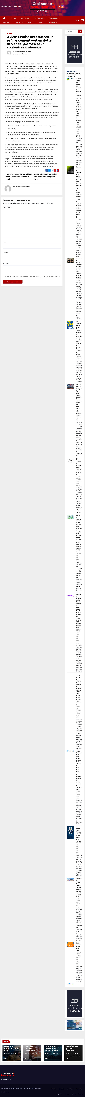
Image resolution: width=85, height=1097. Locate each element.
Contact (40, 22)
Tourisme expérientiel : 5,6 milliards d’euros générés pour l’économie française (18, 176)
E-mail (5, 252)
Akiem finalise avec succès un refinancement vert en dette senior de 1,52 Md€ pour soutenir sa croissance (30, 42)
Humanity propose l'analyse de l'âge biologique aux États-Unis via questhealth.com (79, 268)
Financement (39, 18)
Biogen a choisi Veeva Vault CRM (78, 946)
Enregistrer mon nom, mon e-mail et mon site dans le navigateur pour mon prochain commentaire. (31, 276)
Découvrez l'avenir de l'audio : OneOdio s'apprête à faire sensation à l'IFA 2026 (79, 887)
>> (73, 984)
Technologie (54, 18)
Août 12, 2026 (30, 1053)
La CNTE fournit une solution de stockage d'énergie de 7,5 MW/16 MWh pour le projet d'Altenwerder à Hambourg (79, 689)
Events (19, 22)
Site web (5, 263)
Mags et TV (7, 22)
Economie (12, 18)
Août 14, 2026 (10, 1053)
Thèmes (29, 22)
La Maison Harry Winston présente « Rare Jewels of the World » (79, 834)
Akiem (24, 54)
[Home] (4, 18)
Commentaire (7, 207)
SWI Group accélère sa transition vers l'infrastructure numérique (78, 466)
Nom (5, 242)
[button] (76, 20)
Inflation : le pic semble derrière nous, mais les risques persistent (32, 1045)
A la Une (9, 33)
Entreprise (25, 18)
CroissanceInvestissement (23, 51)
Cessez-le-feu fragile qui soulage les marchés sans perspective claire (45, 176)
